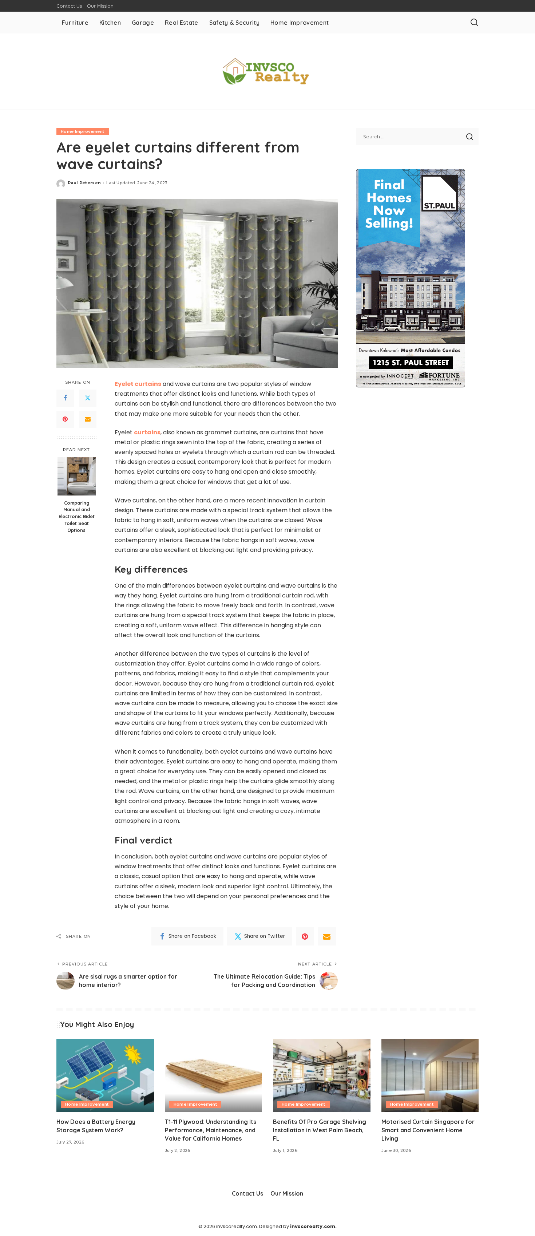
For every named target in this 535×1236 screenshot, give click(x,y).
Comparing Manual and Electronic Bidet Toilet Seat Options (77, 516)
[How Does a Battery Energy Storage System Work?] (105, 1075)
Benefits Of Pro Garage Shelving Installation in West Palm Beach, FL (319, 1130)
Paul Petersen (84, 182)
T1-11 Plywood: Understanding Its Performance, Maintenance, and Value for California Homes (210, 1130)
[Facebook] (65, 398)
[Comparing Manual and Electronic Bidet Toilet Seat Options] (77, 476)
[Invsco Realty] (267, 71)
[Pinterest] (65, 419)
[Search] (474, 22)
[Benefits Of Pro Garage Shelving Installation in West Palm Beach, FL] (321, 1075)
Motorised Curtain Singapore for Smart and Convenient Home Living (428, 1130)
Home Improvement (82, 131)
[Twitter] (87, 398)
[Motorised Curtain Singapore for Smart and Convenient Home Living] (430, 1075)
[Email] (87, 419)
